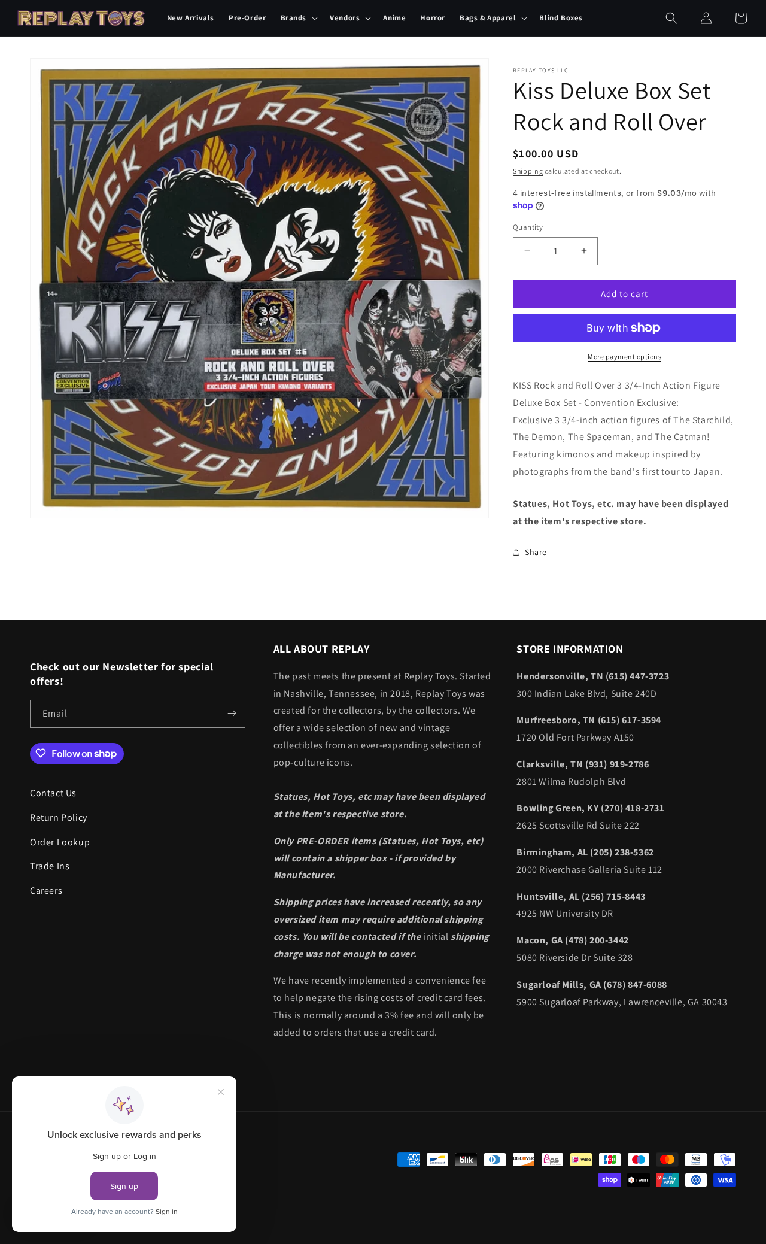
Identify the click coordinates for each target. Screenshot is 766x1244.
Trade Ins (49, 866)
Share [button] (536, 552)
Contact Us (53, 792)
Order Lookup (60, 841)
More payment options (624, 356)
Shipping (528, 170)
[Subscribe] (231, 713)
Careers (46, 890)
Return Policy (58, 817)
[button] (298, 18)
